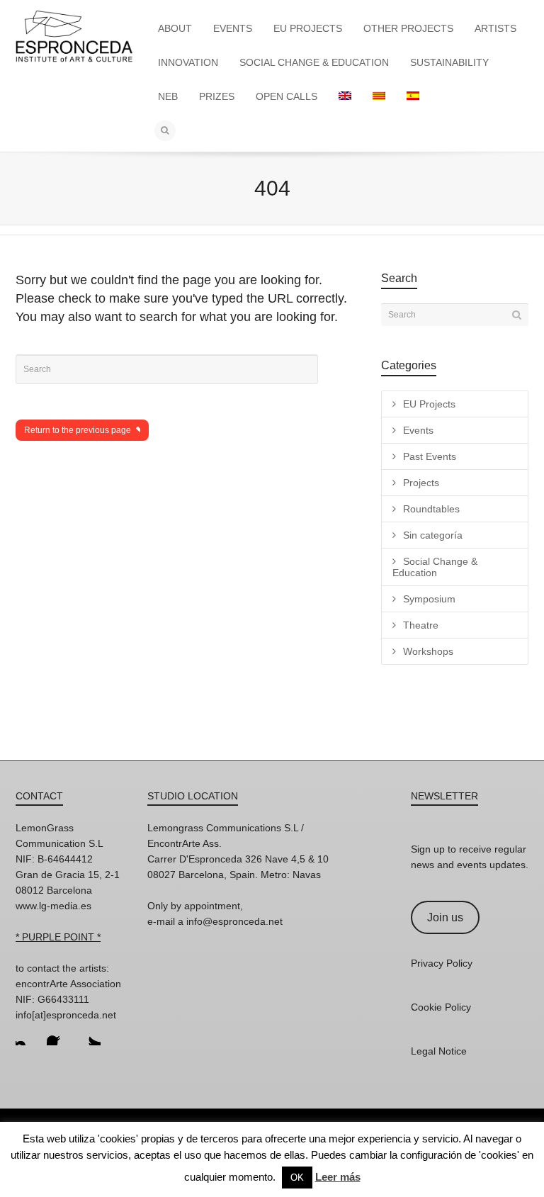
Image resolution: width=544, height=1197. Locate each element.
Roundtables (431, 509)
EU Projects (429, 404)
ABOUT (175, 28)
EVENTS (232, 28)
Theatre (420, 625)
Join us (445, 917)
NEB (168, 96)
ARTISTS (495, 28)
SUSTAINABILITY (449, 62)
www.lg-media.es (53, 905)
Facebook (58, 1034)
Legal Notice (439, 1051)
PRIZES (216, 96)
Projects (421, 482)
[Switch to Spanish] (413, 96)
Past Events (429, 456)
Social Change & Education (434, 567)
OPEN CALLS (286, 96)
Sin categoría (433, 535)
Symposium (429, 599)
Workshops (428, 651)
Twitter (89, 1034)
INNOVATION (188, 62)
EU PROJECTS (307, 28)
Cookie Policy (441, 1007)
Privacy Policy (441, 963)
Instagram (27, 1034)
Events (418, 430)
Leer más (338, 1177)
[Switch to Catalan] (379, 96)
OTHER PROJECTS (408, 28)
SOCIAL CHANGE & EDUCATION (314, 62)
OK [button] (297, 1177)
